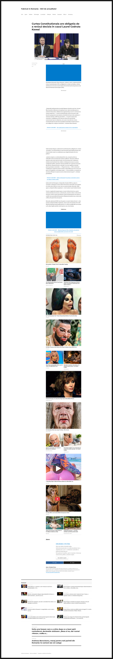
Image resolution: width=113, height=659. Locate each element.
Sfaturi (64, 14)
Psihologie (36, 14)
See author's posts (62, 557)
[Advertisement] (63, 73)
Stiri (22, 14)
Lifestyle (49, 14)
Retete (54, 14)
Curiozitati (42, 14)
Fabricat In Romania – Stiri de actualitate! (38, 9)
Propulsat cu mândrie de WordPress (44, 653)
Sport (26, 14)
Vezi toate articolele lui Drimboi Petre (53, 572)
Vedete (30, 14)
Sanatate (59, 14)
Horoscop (70, 14)
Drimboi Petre (63, 544)
